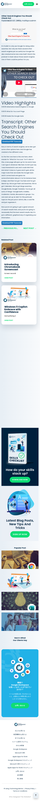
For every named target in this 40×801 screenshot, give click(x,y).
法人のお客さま (20, 731)
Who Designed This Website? (20, 797)
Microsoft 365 (20, 753)
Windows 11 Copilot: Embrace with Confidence (16, 309)
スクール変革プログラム (20, 742)
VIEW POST (8, 278)
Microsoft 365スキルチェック (20, 764)
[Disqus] (19, 353)
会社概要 (20, 775)
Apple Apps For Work (20, 757)
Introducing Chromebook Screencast (12, 267)
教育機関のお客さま (20, 734)
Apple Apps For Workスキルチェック (20, 768)
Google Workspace (20, 749)
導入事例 (20, 779)
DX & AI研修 (20, 745)
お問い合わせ (20, 771)
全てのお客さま (20, 738)
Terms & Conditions (20, 791)
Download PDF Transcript (11, 141)
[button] (36, 4)
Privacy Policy (30, 789)
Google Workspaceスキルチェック (20, 760)
